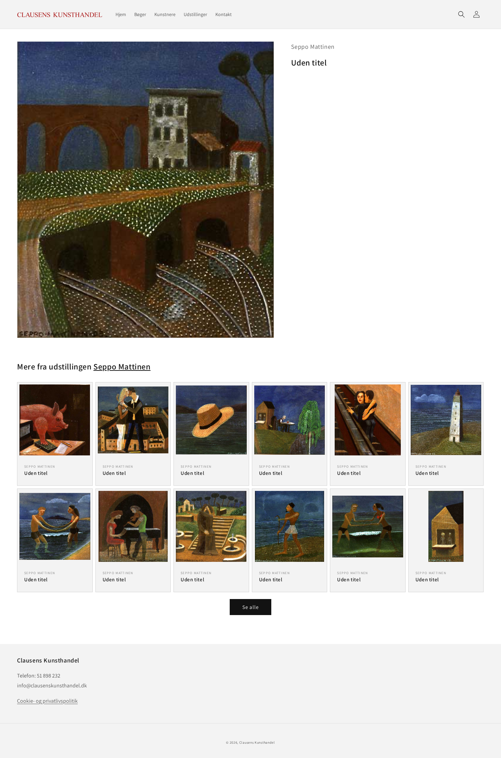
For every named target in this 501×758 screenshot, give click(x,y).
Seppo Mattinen (313, 46)
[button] (461, 14)
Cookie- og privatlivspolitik (47, 700)
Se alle (250, 607)
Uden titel (36, 473)
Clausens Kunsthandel (257, 742)
